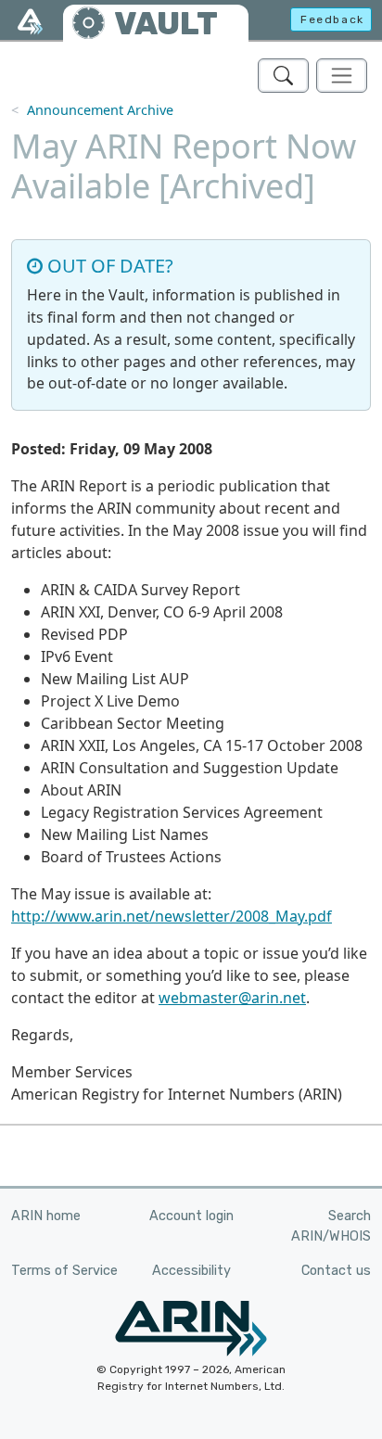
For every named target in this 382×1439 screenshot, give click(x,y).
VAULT (166, 24)
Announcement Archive (100, 110)
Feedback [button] (332, 19)
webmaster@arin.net (232, 997)
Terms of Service (64, 1271)
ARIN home (46, 1216)
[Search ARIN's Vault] (283, 75)
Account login (191, 1216)
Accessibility (191, 1271)
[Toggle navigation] (341, 75)
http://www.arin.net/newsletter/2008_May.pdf (171, 916)
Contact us (336, 1271)
